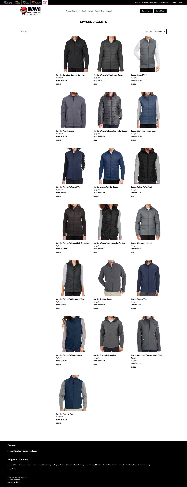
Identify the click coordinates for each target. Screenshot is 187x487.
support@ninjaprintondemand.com (22, 451)
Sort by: (149, 31)
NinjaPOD (24, 477)
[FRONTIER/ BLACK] (133, 367)
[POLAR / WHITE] (131, 367)
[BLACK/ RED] (96, 140)
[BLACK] (57, 84)
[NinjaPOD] (30, 11)
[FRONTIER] (60, 84)
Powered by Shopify (14, 482)
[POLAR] (59, 84)
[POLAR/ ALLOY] (94, 140)
